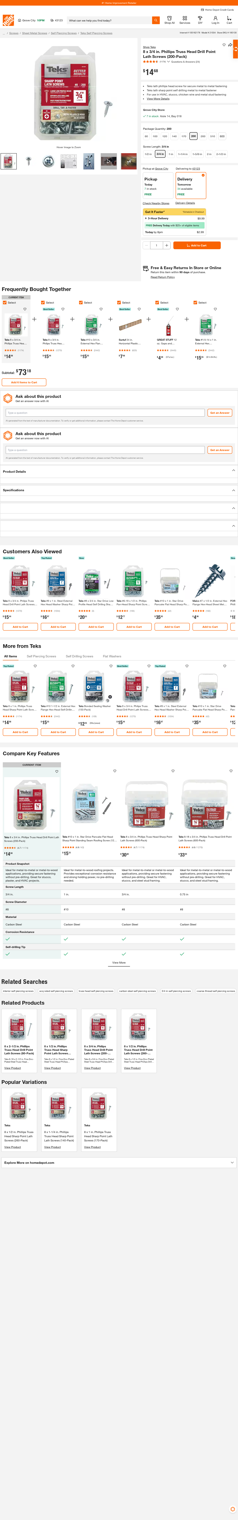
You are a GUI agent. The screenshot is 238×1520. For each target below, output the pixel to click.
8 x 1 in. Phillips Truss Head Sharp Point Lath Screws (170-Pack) (98, 1136)
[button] (119, 471)
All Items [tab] (10, 656)
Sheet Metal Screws (34, 33)
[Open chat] (235, 49)
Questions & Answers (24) (185, 61)
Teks (7, 1125)
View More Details (158, 98)
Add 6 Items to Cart (24, 382)
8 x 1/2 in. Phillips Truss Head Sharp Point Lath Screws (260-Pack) (18, 1136)
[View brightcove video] (109, 161)
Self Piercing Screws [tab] (41, 656)
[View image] (9, 161)
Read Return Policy (163, 277)
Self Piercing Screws (64, 33)
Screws (13, 33)
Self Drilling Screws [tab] (79, 656)
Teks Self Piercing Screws (96, 33)
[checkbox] (5, 302)
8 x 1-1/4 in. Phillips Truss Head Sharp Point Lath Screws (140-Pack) (59, 1136)
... (4, 33)
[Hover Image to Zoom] (68, 93)
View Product (12, 1068)
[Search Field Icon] (156, 20)
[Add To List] (224, 45)
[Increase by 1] (167, 245)
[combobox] (109, 20)
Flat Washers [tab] (112, 656)
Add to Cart (198, 245)
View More (119, 962)
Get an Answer (219, 412)
